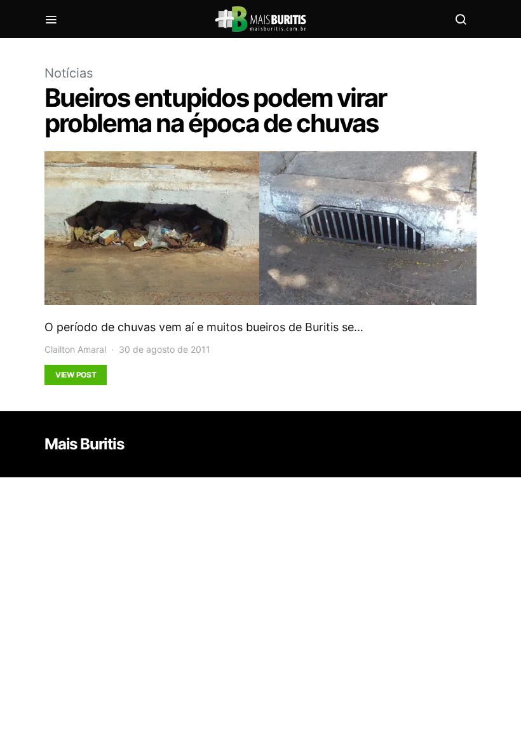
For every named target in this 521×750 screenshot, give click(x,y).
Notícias (68, 73)
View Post (75, 374)
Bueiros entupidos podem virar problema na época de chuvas (215, 110)
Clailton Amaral (75, 349)
